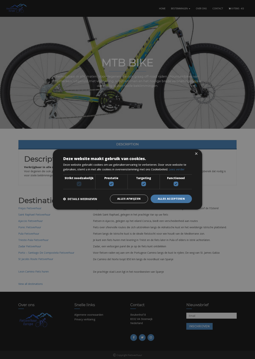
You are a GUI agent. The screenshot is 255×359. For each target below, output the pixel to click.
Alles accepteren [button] (171, 198)
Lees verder (177, 169)
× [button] (196, 153)
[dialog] (127, 179)
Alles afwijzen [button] (129, 198)
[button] (80, 199)
